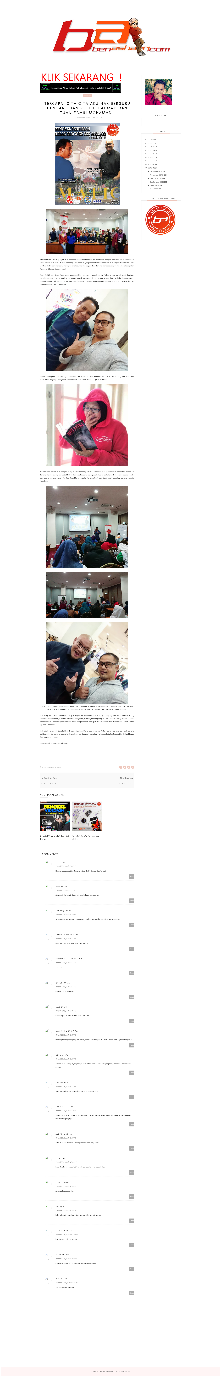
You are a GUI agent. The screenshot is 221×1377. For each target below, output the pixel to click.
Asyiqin (60, 1206)
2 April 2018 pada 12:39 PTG (67, 1234)
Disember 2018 (156, 171)
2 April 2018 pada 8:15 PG (66, 890)
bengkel (87, 95)
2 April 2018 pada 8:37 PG (66, 938)
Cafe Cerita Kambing (113, 719)
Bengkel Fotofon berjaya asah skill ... (86, 837)
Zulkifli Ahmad (87, 376)
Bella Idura (63, 1278)
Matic (57, 263)
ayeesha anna (64, 1134)
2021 (150, 157)
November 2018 (156, 175)
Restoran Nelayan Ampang (101, 715)
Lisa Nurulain (64, 1230)
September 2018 (157, 182)
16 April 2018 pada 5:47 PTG (67, 1283)
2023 (150, 150)
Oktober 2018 (155, 178)
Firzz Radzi (62, 1182)
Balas (132, 876)
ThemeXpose (108, 1371)
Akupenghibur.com (67, 934)
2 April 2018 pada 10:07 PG (66, 1210)
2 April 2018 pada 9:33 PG (66, 1086)
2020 (150, 161)
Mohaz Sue (62, 886)
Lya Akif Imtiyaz (65, 1106)
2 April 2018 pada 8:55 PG (66, 987)
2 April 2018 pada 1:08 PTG (66, 1258)
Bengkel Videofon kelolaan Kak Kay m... (54, 837)
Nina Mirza (62, 1055)
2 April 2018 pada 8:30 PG (66, 914)
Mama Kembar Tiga (67, 1031)
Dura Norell (63, 1254)
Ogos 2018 (154, 185)
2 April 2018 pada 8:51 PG (66, 963)
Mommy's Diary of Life (69, 958)
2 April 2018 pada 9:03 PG (66, 1035)
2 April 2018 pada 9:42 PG (66, 1111)
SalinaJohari (63, 910)
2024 (150, 147)
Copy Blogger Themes (122, 1371)
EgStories (61, 862)
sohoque (61, 1158)
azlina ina (62, 1082)
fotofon (57, 767)
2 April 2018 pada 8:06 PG (66, 866)
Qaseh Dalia (63, 983)
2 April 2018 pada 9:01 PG (66, 1011)
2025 (150, 143)
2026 (150, 140)
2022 (150, 154)
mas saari (61, 1007)
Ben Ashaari (80, 117)
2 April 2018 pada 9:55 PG (66, 1138)
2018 (150, 168)
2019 (150, 164)
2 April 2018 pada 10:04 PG (66, 1162)
